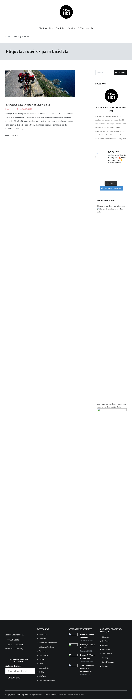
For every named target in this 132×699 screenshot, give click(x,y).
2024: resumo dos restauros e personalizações (87, 668)
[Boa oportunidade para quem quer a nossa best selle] (122, 176)
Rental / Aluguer (108, 662)
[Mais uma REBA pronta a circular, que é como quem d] (100, 169)
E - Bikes (105, 641)
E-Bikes (81, 28)
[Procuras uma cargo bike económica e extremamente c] (111, 169)
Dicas (51, 28)
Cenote (52, 695)
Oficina (105, 666)
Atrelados (89, 28)
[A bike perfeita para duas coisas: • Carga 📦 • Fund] (122, 169)
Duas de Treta (61, 28)
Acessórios (43, 634)
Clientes (42, 660)
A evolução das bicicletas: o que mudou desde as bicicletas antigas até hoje (111, 405)
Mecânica (42, 676)
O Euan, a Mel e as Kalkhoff (87, 646)
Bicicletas (71, 28)
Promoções (106, 658)
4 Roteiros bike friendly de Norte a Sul (27, 104)
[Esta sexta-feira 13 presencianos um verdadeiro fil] (100, 176)
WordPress (80, 695)
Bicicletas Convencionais (48, 643)
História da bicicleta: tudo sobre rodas (111, 206)
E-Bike (41, 672)
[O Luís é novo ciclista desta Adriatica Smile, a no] (111, 176)
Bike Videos (43, 655)
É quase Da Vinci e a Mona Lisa (87, 656)
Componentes (107, 654)
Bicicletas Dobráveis (46, 647)
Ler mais (15, 135)
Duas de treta (43, 668)
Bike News (43, 28)
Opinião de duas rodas (47, 680)
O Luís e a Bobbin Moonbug (87, 636)
